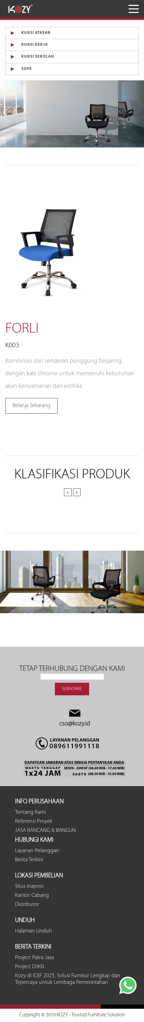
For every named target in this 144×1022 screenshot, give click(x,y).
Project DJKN (29, 967)
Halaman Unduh (33, 931)
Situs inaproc (29, 886)
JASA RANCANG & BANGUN (45, 830)
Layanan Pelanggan (37, 851)
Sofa (26, 69)
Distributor (27, 904)
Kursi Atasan (36, 33)
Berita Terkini (29, 860)
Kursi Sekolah (37, 57)
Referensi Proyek (33, 821)
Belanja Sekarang (31, 405)
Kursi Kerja (34, 45)
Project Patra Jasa (34, 958)
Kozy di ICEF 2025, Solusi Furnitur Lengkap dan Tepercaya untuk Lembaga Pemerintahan (67, 979)
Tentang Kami (30, 812)
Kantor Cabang (32, 895)
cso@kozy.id (74, 724)
